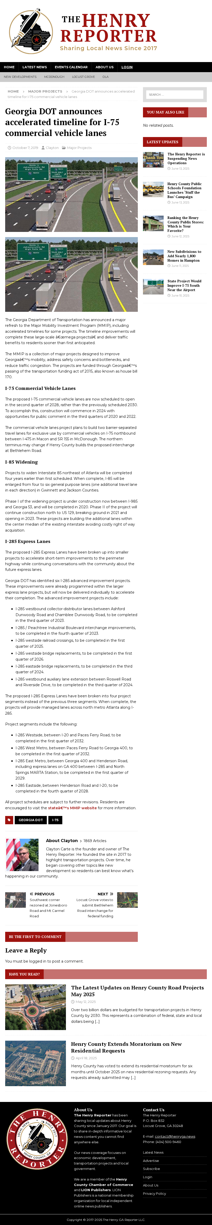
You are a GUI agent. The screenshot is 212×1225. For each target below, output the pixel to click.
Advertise (151, 1161)
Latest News (34, 67)
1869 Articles (95, 840)
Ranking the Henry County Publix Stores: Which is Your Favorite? (186, 224)
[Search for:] (174, 94)
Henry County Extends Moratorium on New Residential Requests (126, 1047)
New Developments (20, 77)
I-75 (55, 820)
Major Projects (79, 148)
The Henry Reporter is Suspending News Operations (186, 158)
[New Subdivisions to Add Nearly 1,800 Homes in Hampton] (153, 257)
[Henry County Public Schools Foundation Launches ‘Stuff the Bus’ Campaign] (153, 189)
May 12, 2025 (86, 1002)
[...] (97, 1021)
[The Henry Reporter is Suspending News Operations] (153, 160)
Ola (106, 77)
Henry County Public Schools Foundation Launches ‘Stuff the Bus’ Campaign (185, 190)
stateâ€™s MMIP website (72, 808)
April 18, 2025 (86, 1058)
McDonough (54, 77)
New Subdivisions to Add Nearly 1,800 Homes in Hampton (184, 256)
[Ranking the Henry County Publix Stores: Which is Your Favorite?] (153, 223)
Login (127, 67)
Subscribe (151, 1169)
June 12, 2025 (180, 236)
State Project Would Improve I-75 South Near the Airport (184, 285)
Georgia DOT (31, 820)
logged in (37, 961)
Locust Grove (83, 77)
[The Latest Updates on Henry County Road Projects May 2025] (35, 1007)
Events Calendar (71, 67)
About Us (104, 67)
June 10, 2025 (180, 295)
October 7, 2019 (25, 148)
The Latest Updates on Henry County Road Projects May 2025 (137, 991)
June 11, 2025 (180, 266)
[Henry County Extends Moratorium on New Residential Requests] (35, 1063)
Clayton (52, 148)
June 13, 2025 (180, 168)
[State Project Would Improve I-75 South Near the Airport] (153, 286)
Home (9, 67)
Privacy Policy (154, 1193)
